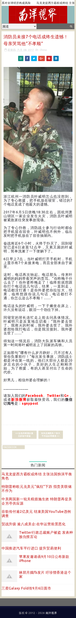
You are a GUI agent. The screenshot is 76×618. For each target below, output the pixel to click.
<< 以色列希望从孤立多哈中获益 (24, 434)
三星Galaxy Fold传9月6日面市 (26, 588)
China (43, 49)
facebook (10, 447)
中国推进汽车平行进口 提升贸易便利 (31, 548)
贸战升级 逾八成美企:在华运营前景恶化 (34, 524)
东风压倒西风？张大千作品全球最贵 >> (50, 434)
